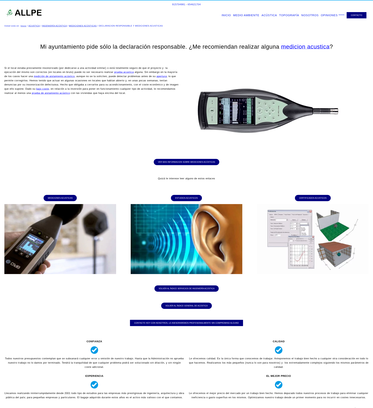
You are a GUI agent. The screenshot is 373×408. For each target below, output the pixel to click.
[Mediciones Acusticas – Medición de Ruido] (60, 205)
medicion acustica (305, 46)
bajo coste (42, 88)
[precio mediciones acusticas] (268, 66)
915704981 (178, 4)
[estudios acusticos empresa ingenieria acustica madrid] (186, 205)
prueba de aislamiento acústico (51, 93)
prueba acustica (124, 72)
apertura (161, 76)
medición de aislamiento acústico (54, 76)
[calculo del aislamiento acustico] (313, 205)
